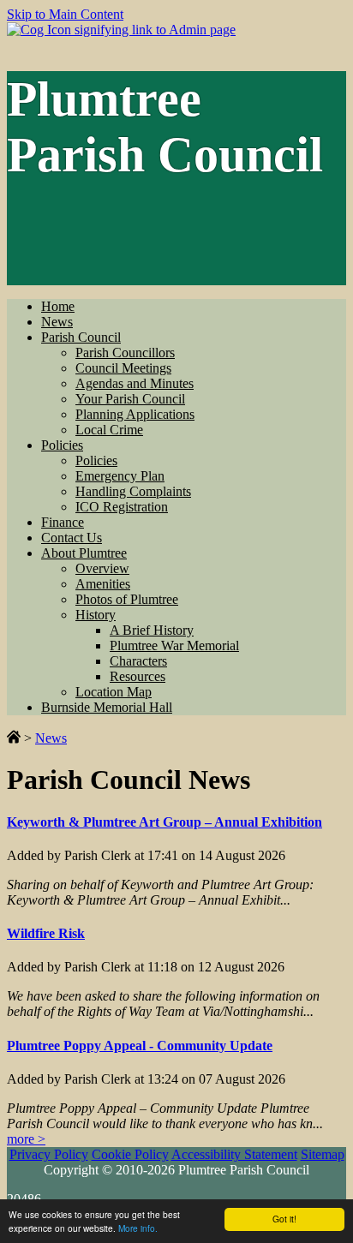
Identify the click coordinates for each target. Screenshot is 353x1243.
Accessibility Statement (234, 1154)
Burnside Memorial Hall (106, 707)
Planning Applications (134, 414)
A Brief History (152, 630)
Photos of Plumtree (126, 599)
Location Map (113, 691)
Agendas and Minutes (134, 383)
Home (58, 306)
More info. (138, 1228)
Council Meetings (123, 368)
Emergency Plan (120, 476)
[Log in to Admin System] (121, 29)
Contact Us (71, 537)
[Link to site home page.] (14, 738)
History (95, 614)
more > (26, 1139)
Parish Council (81, 337)
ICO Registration (121, 506)
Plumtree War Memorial (174, 645)
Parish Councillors (125, 352)
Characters (138, 661)
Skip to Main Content (65, 14)
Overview (102, 568)
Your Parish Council (130, 398)
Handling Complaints (133, 491)
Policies (62, 445)
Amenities (102, 584)
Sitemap (322, 1154)
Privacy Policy (48, 1154)
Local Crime (109, 429)
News (57, 321)
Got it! (284, 1218)
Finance (62, 522)
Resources (137, 676)
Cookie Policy (130, 1154)
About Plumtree (84, 553)
